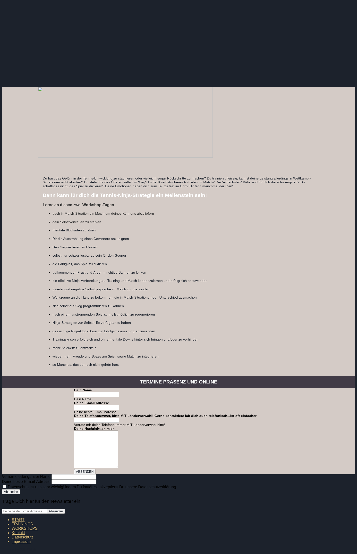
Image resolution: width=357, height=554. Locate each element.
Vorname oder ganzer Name (26, 476)
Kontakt (18, 533)
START (18, 520)
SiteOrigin (28, 550)
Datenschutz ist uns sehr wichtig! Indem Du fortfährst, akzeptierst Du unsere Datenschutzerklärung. (92, 487)
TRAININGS (22, 524)
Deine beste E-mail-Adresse (26, 482)
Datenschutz (22, 537)
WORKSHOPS (25, 528)
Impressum (21, 541)
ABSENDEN (85, 471)
